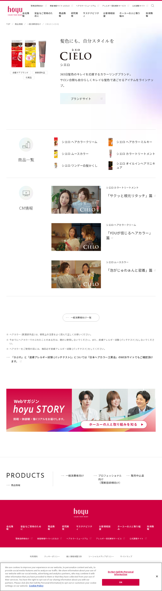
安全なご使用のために (43, 14)
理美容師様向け (37, 6)
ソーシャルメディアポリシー (101, 556)
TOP (8, 24)
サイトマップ (126, 556)
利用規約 (34, 556)
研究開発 (74, 14)
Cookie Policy (36, 585)
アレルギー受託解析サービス (114, 6)
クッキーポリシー (52, 556)
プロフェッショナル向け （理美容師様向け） (110, 479)
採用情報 (149, 14)
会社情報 (25, 14)
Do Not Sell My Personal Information (121, 573)
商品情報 (62, 14)
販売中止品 (137, 475)
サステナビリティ (91, 14)
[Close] (156, 576)
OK (120, 582)
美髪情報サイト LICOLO (60, 6)
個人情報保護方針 (74, 556)
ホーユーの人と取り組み (129, 14)
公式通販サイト (138, 6)
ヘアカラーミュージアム (86, 6)
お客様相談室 (109, 14)
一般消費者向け (34, 24)
